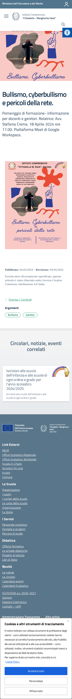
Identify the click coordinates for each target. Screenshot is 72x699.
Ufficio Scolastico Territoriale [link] (19, 459)
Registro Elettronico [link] (14, 602)
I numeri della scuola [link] (14, 498)
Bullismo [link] (13, 315)
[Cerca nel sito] (63, 24)
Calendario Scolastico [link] (15, 585)
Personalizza (36, 681)
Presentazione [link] (11, 490)
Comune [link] (7, 477)
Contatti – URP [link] (11, 606)
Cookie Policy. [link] (12, 662)
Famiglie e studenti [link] (13, 529)
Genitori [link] (30, 315)
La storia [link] (7, 512)
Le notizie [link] (8, 572)
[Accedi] (66, 4)
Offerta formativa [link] (13, 546)
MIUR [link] (5, 450)
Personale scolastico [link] (14, 524)
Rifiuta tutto (36, 691)
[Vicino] (68, 621)
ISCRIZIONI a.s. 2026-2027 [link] (19, 593)
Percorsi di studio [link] (12, 533)
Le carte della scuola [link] (14, 503)
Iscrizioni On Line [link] (12, 468)
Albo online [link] (52, 617)
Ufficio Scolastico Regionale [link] (19, 455)
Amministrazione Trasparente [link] (21, 617)
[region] (36, 658)
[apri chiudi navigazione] (6, 16)
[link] (67, 32)
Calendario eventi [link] (13, 581)
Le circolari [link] (8, 577)
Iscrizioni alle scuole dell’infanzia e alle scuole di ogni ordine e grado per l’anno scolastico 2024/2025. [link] (26, 379)
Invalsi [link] (6, 472)
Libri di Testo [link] (9, 559)
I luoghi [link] (6, 494)
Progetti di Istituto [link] (13, 555)
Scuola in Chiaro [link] (12, 463)
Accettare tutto (36, 671)
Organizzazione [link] (11, 507)
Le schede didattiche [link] (15, 551)
